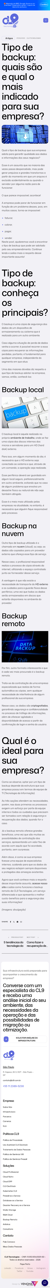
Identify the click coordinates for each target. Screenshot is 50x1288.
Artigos (9, 38)
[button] (25, 1039)
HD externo (41, 584)
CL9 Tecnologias (34, 38)
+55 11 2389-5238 (13, 1086)
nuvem (21, 546)
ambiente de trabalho (22, 437)
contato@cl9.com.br (12, 1080)
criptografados (39, 705)
